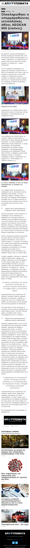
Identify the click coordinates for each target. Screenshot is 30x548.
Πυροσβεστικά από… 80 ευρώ (15, 524)
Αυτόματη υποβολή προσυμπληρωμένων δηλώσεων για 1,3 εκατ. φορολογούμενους (12, 502)
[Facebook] (13, 543)
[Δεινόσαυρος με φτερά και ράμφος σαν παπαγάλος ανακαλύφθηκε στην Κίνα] (15, 441)
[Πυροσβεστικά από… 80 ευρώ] (15, 516)
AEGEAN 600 (8, 11)
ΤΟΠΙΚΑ (3, 8)
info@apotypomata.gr (18, 539)
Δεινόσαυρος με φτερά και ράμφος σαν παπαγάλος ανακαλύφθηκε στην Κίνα (13, 452)
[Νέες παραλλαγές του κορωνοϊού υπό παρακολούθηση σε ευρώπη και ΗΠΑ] (15, 465)
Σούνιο (13, 11)
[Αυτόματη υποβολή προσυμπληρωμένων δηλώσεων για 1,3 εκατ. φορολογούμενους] (15, 490)
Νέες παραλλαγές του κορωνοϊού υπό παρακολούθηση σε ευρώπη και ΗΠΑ (14, 476)
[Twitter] (16, 543)
